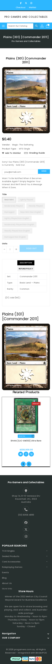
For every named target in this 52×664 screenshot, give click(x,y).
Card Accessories (11, 561)
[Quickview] (20, 454)
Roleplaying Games (12, 567)
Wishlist (32, 7)
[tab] (25, 262)
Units (4, 244)
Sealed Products (10, 556)
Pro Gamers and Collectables (26, 16)
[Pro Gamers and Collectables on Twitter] (26, 3)
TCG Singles (8, 550)
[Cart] (48, 26)
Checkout (21, 7)
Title (4, 194)
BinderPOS (41, 652)
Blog (4, 577)
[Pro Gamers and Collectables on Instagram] (31, 3)
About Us (7, 583)
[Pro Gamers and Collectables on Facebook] (21, 3)
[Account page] (42, 26)
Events (5, 572)
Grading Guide (37, 153)
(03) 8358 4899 (26, 514)
